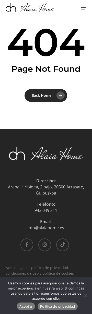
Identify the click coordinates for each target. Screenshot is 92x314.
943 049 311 (45, 210)
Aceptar (25, 306)
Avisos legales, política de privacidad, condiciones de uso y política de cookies (40, 268)
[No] (85, 295)
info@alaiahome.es (46, 228)
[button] (83, 7)
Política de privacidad (57, 306)
